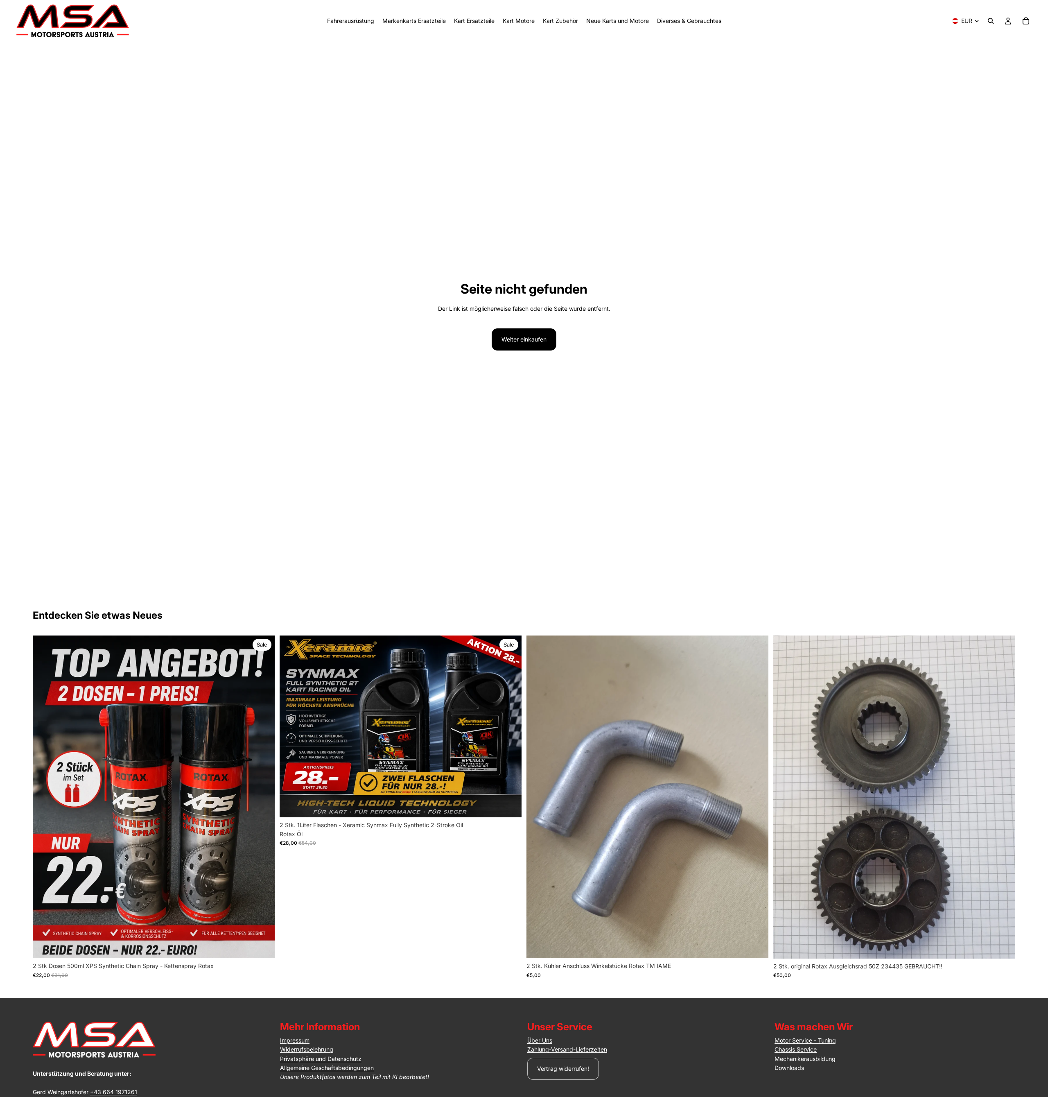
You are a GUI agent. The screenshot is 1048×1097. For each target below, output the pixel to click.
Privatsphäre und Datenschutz (320, 1058)
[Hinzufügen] (262, 945)
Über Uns (539, 1040)
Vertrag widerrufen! (563, 1068)
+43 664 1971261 (113, 1091)
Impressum (294, 1040)
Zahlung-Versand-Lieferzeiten (567, 1049)
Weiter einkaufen (524, 339)
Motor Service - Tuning (805, 1040)
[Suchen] (991, 21)
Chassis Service (796, 1049)
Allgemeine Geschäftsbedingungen (327, 1067)
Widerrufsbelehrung (306, 1049)
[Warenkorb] (1026, 21)
